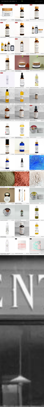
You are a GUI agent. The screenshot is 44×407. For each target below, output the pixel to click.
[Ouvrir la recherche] (39, 1)
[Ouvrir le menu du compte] (40, 1)
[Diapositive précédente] (1, 11)
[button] (43, 3)
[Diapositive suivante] (14, 11)
